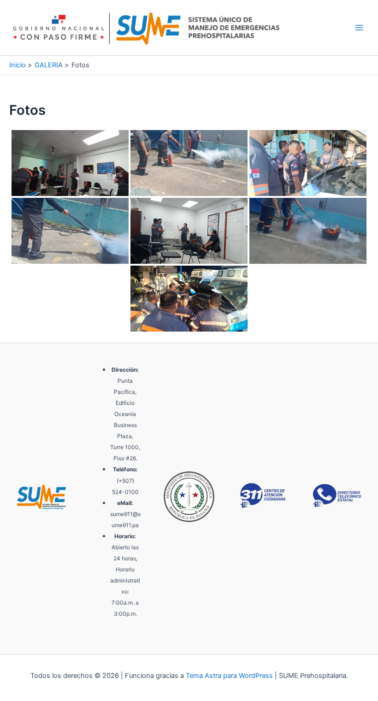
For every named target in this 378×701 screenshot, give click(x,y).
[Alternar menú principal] (359, 27)
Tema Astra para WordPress (229, 675)
